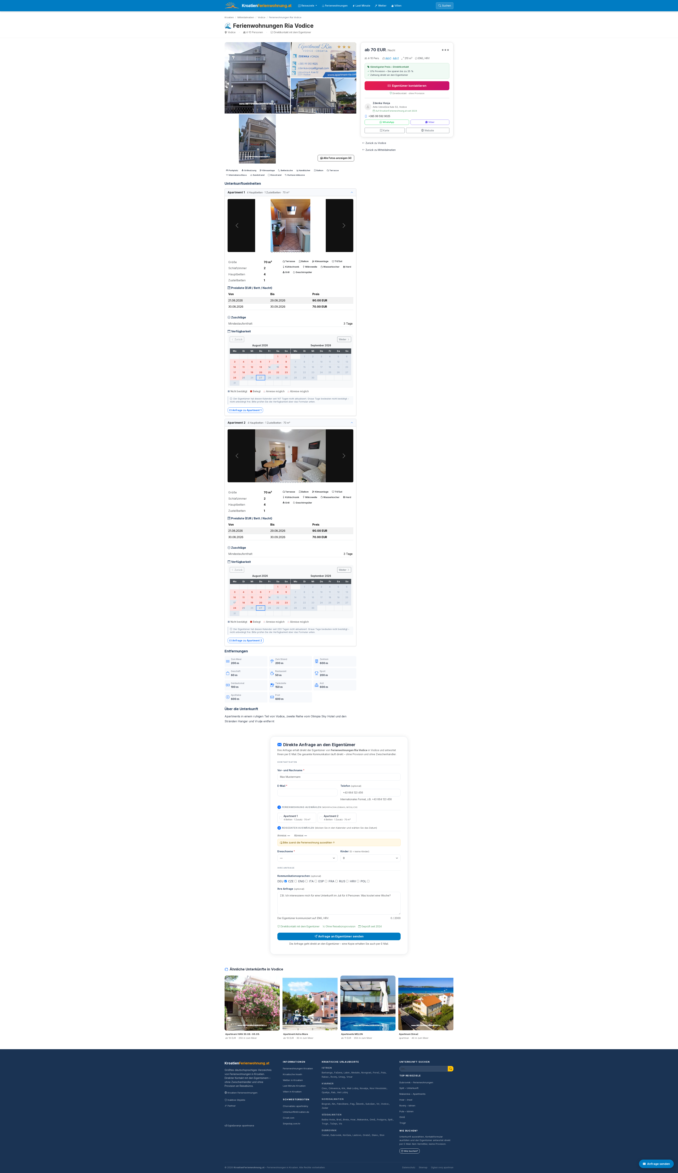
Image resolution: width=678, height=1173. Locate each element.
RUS (342, 881)
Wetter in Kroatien (293, 1080)
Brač (339, 1119)
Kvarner (328, 1083)
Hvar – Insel (405, 1099)
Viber (431, 122)
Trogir (325, 1123)
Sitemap (423, 1167)
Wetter (382, 5)
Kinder (354, 851)
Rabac (325, 1077)
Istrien (327, 1068)
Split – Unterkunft (408, 1088)
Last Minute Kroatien (294, 1085)
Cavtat (325, 1135)
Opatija (325, 1092)
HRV (353, 881)
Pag (352, 1104)
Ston (382, 1135)
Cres (324, 1088)
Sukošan (370, 1104)
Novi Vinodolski (378, 1088)
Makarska (362, 1119)
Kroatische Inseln (292, 1074)
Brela (346, 1119)
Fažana (338, 1072)
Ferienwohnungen (336, 5)
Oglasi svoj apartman (442, 1167)
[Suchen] (450, 1068)
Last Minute (363, 5)
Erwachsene (286, 851)
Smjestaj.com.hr (291, 1123)
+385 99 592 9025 (379, 116)
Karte (386, 130)
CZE (291, 881)
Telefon (350, 785)
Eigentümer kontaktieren (409, 85)
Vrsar (350, 1077)
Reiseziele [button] (308, 5)
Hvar (353, 1119)
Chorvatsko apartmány (295, 1106)
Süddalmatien (332, 1114)
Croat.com (288, 1117)
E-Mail (282, 785)
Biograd (326, 1104)
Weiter (343, 339)
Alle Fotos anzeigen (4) (337, 158)
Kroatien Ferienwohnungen (242, 1092)
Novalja (364, 1088)
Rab (333, 1092)
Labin (347, 1072)
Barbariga (327, 1072)
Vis (340, 1123)
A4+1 (388, 58)
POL (364, 881)
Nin (333, 1104)
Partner (232, 1105)
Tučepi (333, 1123)
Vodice (261, 17)
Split (390, 1119)
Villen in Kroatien (292, 1091)
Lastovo (357, 1135)
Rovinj (334, 1077)
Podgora (381, 1119)
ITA (312, 881)
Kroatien (229, 17)
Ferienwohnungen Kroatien (298, 1068)
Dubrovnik (329, 1130)
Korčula (347, 1135)
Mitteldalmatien (245, 17)
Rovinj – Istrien (407, 1105)
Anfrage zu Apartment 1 (246, 410)
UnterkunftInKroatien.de (296, 1111)
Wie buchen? (411, 1151)
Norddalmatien (333, 1099)
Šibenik (360, 1104)
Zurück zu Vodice (375, 142)
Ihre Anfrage (290, 888)
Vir (377, 1104)
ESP (321, 881)
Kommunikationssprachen (299, 875)
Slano (375, 1135)
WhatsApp (388, 122)
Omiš (372, 1119)
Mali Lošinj (352, 1088)
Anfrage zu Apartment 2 (247, 640)
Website (429, 130)
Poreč (376, 1072)
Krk (343, 1088)
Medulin (355, 1072)
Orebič (366, 1135)
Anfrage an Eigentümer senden (341, 936)
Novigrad (366, 1072)
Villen (398, 5)
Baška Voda (328, 1119)
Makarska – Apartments (412, 1093)
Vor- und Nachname (290, 770)
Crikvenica (334, 1088)
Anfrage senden (658, 1164)
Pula (383, 1072)
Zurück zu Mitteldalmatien (380, 149)
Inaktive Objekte (236, 1099)
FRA (332, 881)
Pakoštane (342, 1104)
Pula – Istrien (406, 1111)
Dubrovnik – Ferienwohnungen (416, 1082)
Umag (341, 1077)
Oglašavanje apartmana (241, 1125)
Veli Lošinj (342, 1092)
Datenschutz (408, 1167)
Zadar (325, 1108)
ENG (301, 881)
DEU (280, 881)
